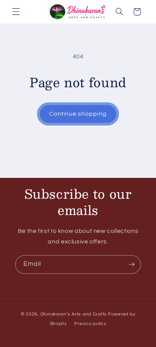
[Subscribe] (131, 264)
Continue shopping (78, 114)
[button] (16, 11)
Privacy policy (90, 324)
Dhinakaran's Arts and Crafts (74, 314)
